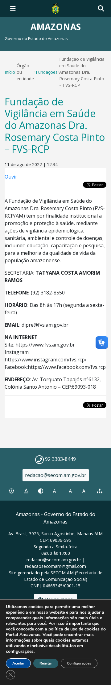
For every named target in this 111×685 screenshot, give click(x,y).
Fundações (47, 72)
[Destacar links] (26, 491)
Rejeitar (45, 663)
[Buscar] (101, 8)
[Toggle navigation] (13, 8)
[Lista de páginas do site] (99, 491)
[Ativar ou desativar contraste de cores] (40, 491)
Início (10, 72)
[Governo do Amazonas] (55, 7)
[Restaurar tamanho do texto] (70, 491)
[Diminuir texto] (85, 491)
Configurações (79, 663)
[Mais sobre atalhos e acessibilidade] (11, 491)
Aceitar (18, 663)
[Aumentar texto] (55, 491)
